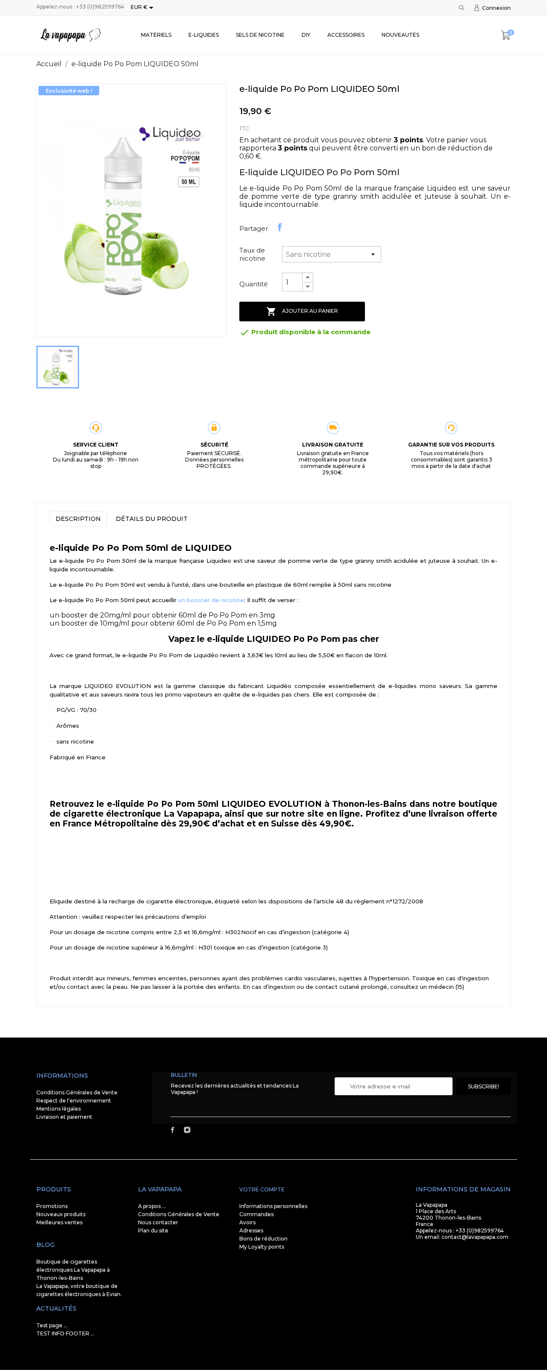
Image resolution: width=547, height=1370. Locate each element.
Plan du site (153, 1230)
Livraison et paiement (64, 1117)
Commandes (256, 1214)
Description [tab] (78, 519)
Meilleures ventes (59, 1222)
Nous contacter (158, 1222)
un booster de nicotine (211, 600)
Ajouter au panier (302, 311)
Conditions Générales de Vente (77, 1092)
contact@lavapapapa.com (475, 1237)
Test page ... (52, 1325)
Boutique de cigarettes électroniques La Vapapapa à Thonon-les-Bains (73, 1269)
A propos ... (152, 1206)
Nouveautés (400, 35)
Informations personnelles (273, 1206)
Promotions (52, 1206)
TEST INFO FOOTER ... (65, 1333)
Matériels (156, 35)
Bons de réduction (263, 1238)
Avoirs (247, 1222)
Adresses (251, 1230)
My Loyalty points (261, 1247)
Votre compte (262, 1189)
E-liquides (203, 35)
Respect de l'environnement (73, 1100)
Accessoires (346, 35)
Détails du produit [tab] (152, 519)
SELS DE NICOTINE (260, 35)
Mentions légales (58, 1108)
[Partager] (279, 227)
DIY (306, 35)
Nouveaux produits (60, 1214)
